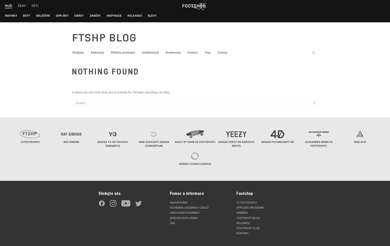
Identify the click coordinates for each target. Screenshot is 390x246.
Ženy (22, 6)
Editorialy (97, 52)
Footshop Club (248, 228)
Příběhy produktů (123, 52)
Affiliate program (249, 207)
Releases (134, 15)
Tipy (208, 52)
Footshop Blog (248, 218)
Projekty (78, 52)
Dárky (79, 15)
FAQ (172, 223)
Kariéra (242, 213)
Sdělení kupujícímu (184, 218)
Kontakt (242, 233)
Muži (8, 6)
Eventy (222, 52)
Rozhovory (173, 52)
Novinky (11, 15)
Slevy (152, 15)
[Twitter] (138, 205)
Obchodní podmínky (185, 213)
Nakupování (178, 202)
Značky (95, 15)
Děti (34, 6)
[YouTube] (125, 205)
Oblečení (43, 15)
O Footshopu (246, 202)
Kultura (193, 52)
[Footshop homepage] (194, 6)
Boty (26, 15)
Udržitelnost (150, 52)
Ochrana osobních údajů (189, 207)
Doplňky (62, 15)
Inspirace (114, 15)
